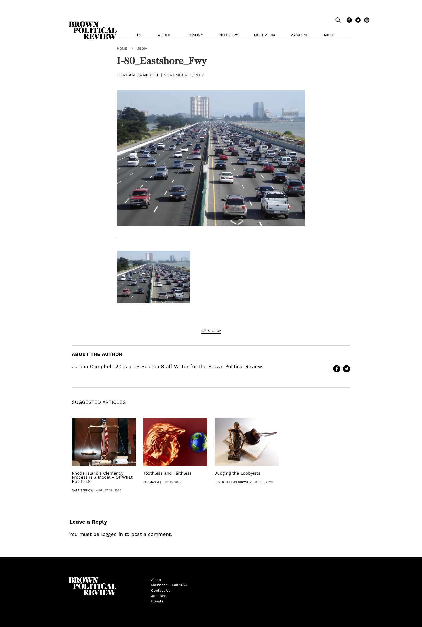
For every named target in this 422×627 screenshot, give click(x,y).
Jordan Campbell (138, 74)
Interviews (228, 34)
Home (122, 48)
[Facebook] (348, 19)
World (164, 34)
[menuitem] (139, 35)
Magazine (299, 34)
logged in (112, 534)
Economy (194, 34)
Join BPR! (159, 596)
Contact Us (160, 590)
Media (141, 48)
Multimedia (264, 34)
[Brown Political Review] (93, 23)
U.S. (139, 34)
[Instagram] (365, 19)
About (329, 34)
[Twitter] (357, 19)
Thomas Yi (151, 482)
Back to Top (211, 330)
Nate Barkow (82, 490)
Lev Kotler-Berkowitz (233, 482)
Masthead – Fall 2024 (169, 585)
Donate (157, 601)
